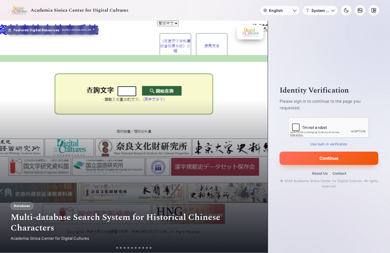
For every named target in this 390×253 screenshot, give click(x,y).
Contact (339, 173)
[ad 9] (149, 248)
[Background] (360, 10)
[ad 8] (145, 248)
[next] (258, 137)
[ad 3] (125, 248)
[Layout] (373, 10)
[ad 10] (153, 248)
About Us (320, 173)
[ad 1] (115, 248)
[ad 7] (141, 248)
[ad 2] (119, 248)
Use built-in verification (329, 144)
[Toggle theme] (346, 10)
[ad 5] (134, 248)
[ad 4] (130, 248)
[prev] (9, 137)
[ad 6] (138, 248)
